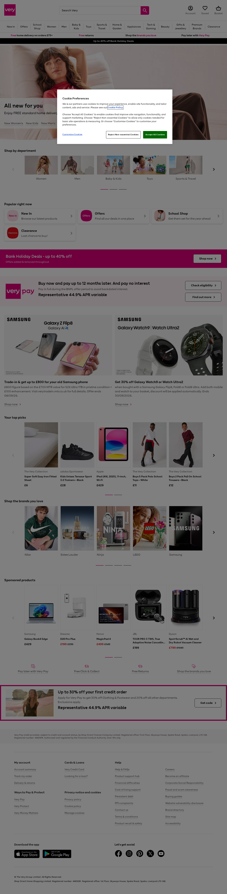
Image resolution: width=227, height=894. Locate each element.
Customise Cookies (72, 134)
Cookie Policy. (115, 107)
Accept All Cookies (155, 134)
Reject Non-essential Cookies (123, 134)
